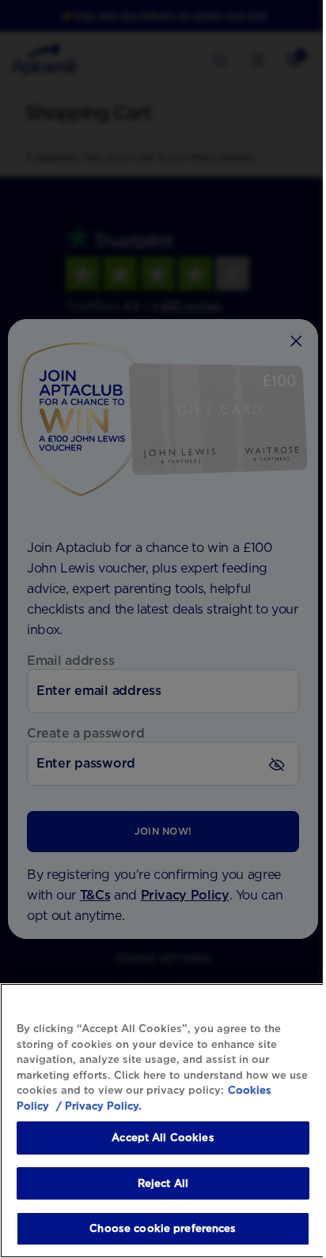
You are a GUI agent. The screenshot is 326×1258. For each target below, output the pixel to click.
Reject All (163, 1183)
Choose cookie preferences (162, 1228)
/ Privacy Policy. (97, 1106)
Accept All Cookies (163, 1137)
